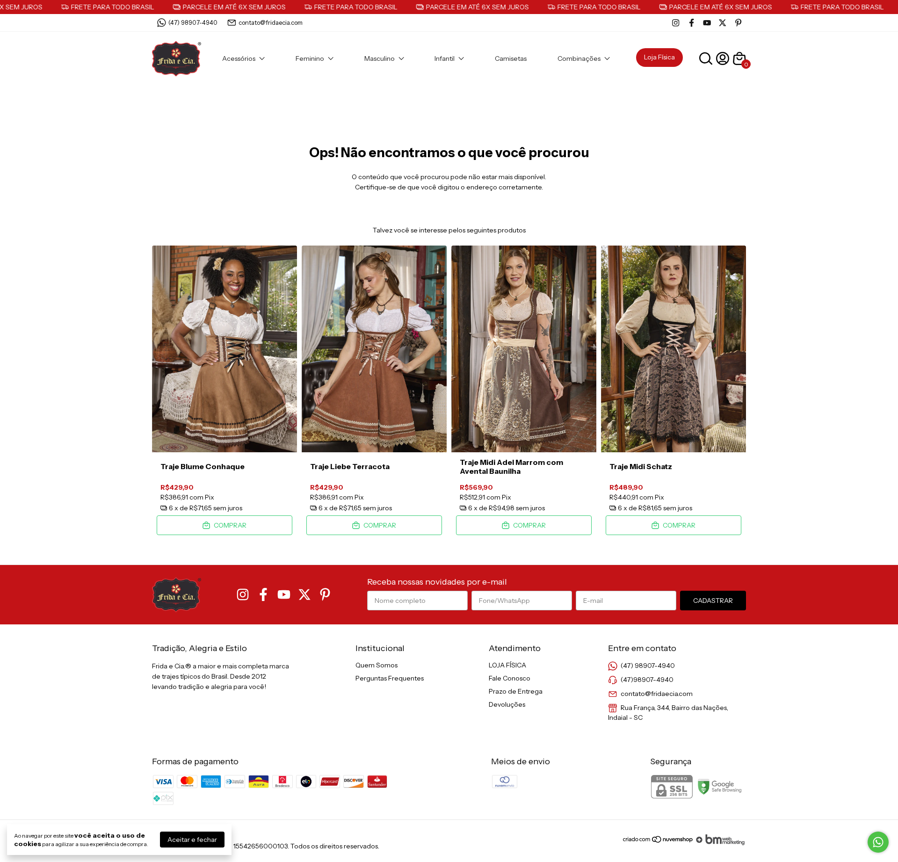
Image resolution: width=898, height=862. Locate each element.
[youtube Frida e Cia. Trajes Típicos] (707, 22)
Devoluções (507, 704)
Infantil (445, 58)
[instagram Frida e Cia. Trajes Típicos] (675, 22)
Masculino (379, 58)
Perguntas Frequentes (389, 678)
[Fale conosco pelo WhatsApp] (878, 842)
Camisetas (511, 58)
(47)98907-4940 (647, 679)
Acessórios (238, 58)
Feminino (310, 58)
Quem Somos (376, 665)
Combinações (579, 58)
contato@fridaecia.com (271, 22)
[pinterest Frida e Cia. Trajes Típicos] (738, 22)
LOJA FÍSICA (507, 665)
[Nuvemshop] (658, 843)
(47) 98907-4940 (192, 22)
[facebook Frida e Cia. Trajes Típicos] (691, 22)
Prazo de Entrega (516, 691)
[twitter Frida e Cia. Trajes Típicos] (722, 22)
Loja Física (659, 57)
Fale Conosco (509, 678)
